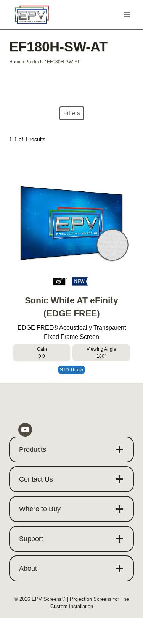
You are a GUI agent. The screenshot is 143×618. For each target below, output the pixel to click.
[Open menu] (127, 15)
